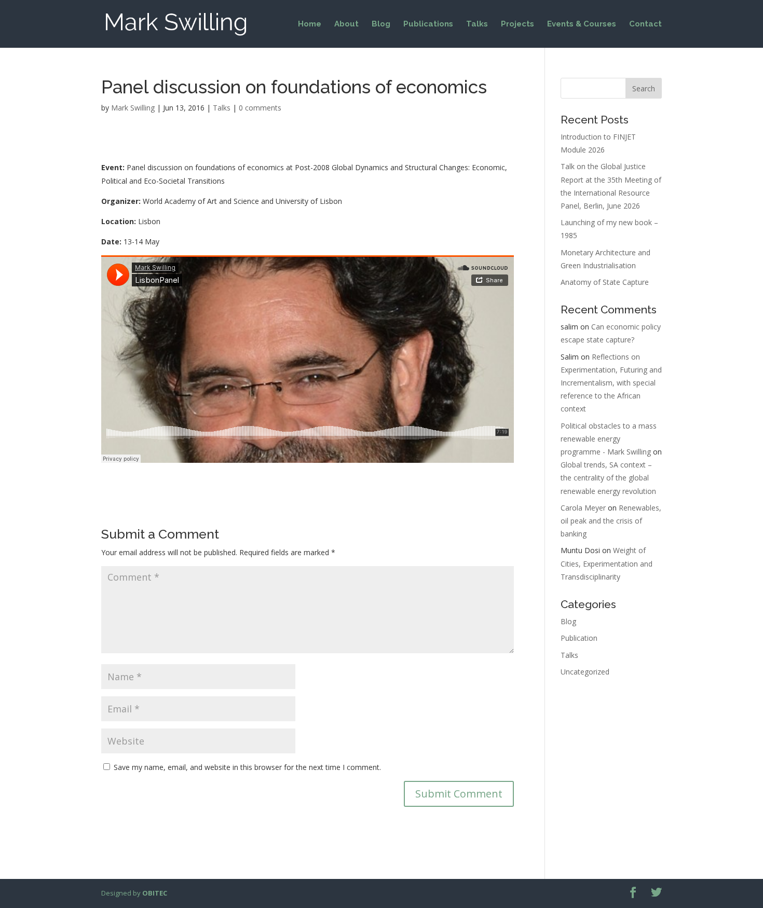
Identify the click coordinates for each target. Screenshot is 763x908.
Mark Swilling (133, 108)
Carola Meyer (583, 508)
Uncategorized (585, 672)
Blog (381, 24)
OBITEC (154, 893)
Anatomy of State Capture (605, 282)
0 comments (260, 108)
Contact (645, 24)
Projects (517, 24)
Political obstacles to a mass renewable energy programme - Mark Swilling (609, 439)
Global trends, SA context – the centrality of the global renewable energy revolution (608, 478)
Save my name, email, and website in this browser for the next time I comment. (247, 767)
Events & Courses (581, 24)
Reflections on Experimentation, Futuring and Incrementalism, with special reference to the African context (611, 383)
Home (309, 24)
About (346, 24)
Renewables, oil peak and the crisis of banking (611, 521)
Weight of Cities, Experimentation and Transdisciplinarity (606, 563)
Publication (579, 638)
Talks (477, 24)
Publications (428, 24)
